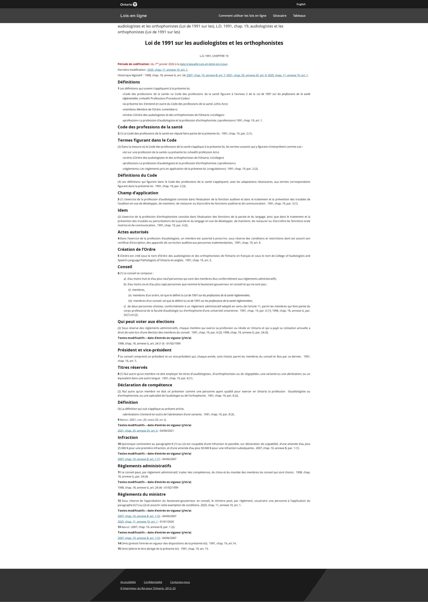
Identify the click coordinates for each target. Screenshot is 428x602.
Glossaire (279, 16)
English (301, 4)
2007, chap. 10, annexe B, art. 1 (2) (139, 516)
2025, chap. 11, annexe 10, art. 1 (167, 70)
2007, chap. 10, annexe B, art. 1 (206, 75)
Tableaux (299, 16)
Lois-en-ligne (133, 15)
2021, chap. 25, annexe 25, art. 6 (246, 75)
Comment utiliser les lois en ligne (242, 16)
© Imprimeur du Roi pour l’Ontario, (148, 588)
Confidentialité (153, 582)
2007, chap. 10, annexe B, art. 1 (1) (139, 459)
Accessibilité (128, 582)
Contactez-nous (180, 582)
